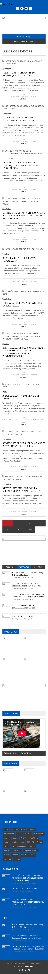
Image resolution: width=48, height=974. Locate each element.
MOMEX (30, 842)
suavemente (39, 834)
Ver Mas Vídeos (26, 753)
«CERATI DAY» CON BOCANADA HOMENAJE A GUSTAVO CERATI (18, 74)
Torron (39, 842)
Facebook (9, 567)
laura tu (28, 834)
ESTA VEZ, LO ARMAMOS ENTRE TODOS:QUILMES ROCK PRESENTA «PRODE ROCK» (20, 165)
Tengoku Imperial (19, 846)
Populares (24, 567)
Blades (19, 834)
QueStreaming (29, 966)
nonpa (32, 829)
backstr (23, 855)
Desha (15, 838)
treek (6, 829)
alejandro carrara (30, 851)
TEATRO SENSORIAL (12, 851)
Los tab (15, 855)
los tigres (7, 859)
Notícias (24, 41)
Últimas (38, 567)
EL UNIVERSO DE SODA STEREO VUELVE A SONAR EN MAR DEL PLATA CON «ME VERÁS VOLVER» (23, 216)
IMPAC (32, 855)
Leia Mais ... (24, 99)
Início (16, 41)
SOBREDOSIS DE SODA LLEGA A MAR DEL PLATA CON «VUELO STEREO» (24, 445)
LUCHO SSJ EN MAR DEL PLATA (24, 889)
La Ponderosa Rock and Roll (23, 605)
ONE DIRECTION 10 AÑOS (22, 616)
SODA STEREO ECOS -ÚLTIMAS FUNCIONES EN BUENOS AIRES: (19, 119)
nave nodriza (9, 834)
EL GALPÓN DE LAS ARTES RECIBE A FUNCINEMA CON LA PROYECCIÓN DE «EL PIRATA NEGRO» (27, 878)
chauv (6, 842)
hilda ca (32, 846)
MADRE (24, 829)
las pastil (14, 829)
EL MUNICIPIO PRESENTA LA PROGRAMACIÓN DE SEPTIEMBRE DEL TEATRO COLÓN (28, 902)
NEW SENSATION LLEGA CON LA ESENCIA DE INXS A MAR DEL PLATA (21, 489)
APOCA (24, 838)
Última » (29, 529)
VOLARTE (34, 838)
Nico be (17, 859)
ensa (22, 842)
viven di (7, 838)
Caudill (6, 846)
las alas (14, 842)
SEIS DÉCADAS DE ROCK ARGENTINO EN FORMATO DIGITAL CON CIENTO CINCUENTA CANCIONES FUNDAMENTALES (23, 352)
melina (6, 855)
